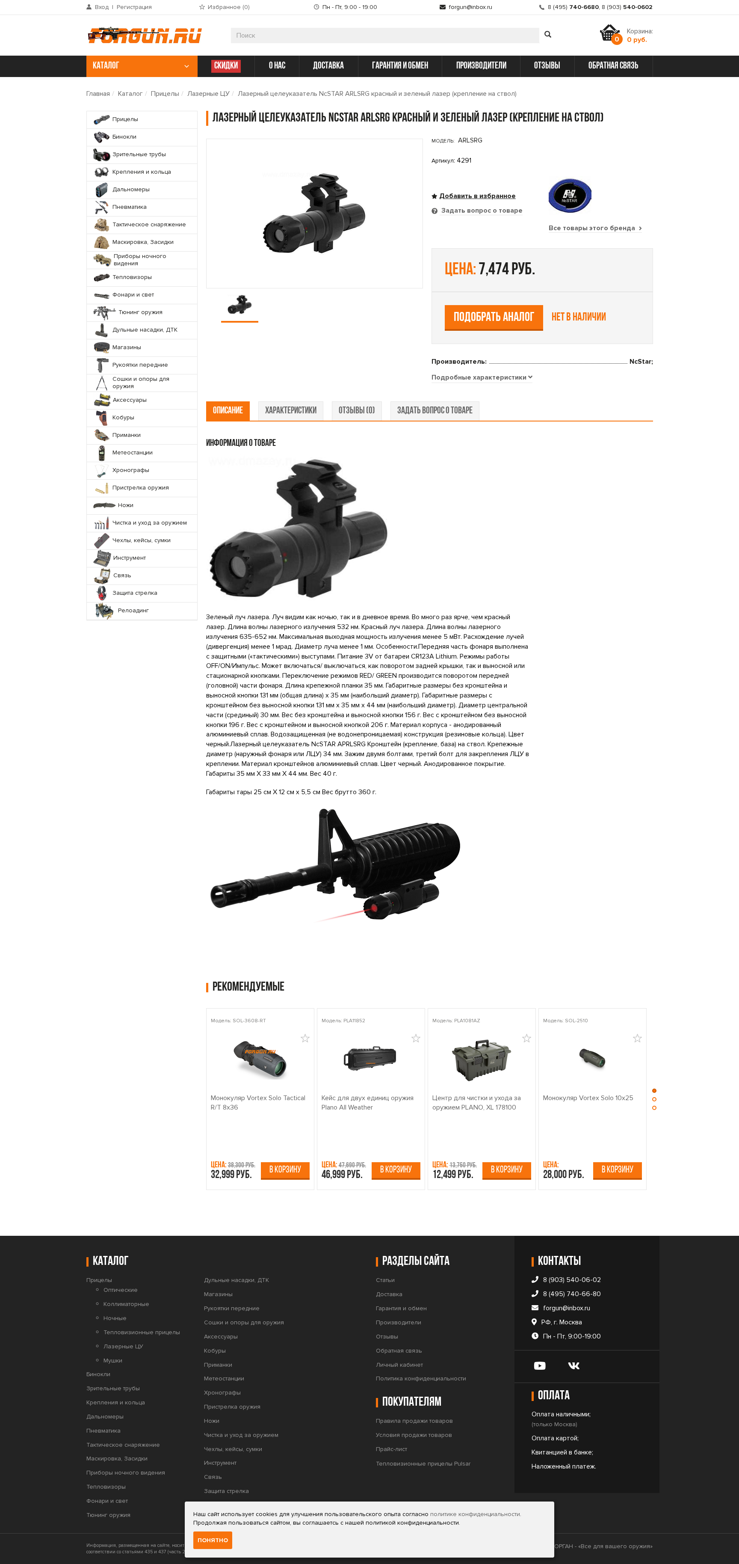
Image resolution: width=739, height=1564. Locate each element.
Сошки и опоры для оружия (244, 1322)
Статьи (385, 1280)
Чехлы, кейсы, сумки (233, 1449)
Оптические (120, 1290)
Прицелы (165, 93)
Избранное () (229, 7)
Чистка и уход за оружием (241, 1435)
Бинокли (98, 1374)
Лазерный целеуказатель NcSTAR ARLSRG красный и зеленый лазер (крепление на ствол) (377, 93)
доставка (328, 66)
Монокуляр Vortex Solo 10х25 (588, 1098)
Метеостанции (224, 1378)
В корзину (285, 1170)
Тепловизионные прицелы (141, 1332)
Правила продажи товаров (414, 1421)
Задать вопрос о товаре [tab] (481, 210)
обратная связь (613, 66)
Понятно (213, 1540)
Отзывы (387, 1336)
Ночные (115, 1318)
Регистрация (134, 7)
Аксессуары (221, 1336)
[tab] (482, 378)
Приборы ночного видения (125, 1472)
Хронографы (222, 1392)
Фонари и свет (107, 1501)
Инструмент (220, 1462)
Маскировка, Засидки (117, 1458)
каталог (106, 66)
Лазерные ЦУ (208, 93)
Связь (213, 1477)
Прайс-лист (391, 1449)
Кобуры (215, 1350)
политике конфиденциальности (475, 1514)
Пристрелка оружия (232, 1406)
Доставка (389, 1294)
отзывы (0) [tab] (357, 411)
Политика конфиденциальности (421, 1378)
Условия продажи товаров (414, 1435)
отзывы (547, 66)
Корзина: (640, 35)
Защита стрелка (226, 1491)
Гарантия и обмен (401, 1308)
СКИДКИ (226, 66)
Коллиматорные (126, 1304)
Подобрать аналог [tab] (494, 317)
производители (481, 66)
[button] (654, 1093)
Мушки (112, 1360)
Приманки (218, 1364)
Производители (398, 1322)
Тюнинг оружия (108, 1515)
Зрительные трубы (113, 1388)
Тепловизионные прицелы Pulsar (423, 1463)
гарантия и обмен (400, 66)
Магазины (218, 1294)
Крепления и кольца (115, 1402)
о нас (277, 66)
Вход (102, 7)
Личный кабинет (399, 1364)
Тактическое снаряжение (123, 1444)
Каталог (130, 93)
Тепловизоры (106, 1486)
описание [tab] (228, 411)
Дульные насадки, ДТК (236, 1280)
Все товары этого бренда (593, 228)
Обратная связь (399, 1350)
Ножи (211, 1421)
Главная (98, 93)
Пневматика (103, 1430)
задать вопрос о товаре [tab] (435, 411)
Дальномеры (105, 1416)
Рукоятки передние (232, 1308)
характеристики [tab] (290, 411)
